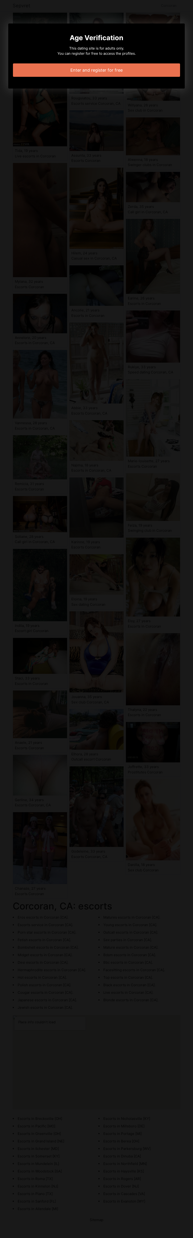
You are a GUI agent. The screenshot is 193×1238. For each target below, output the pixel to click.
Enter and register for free (96, 70)
